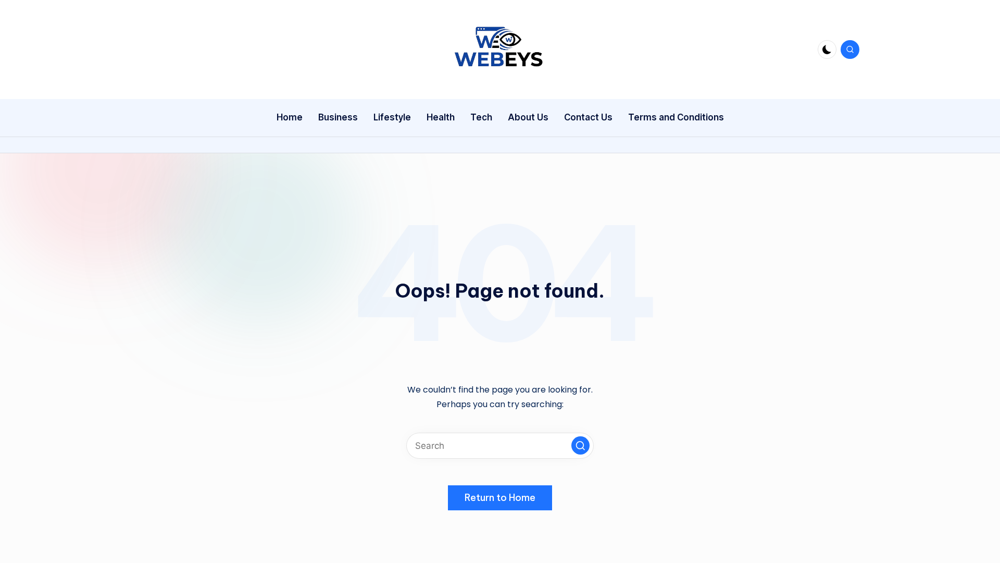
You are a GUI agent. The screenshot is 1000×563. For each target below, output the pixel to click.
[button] (580, 445)
